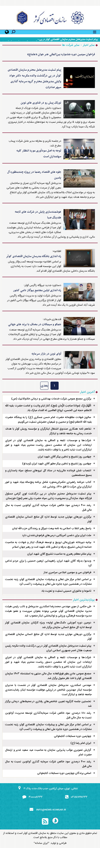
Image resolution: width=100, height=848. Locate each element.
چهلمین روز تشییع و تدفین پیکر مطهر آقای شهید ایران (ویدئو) (56, 463)
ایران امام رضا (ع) (80, 743)
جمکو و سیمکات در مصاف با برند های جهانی (34, 324)
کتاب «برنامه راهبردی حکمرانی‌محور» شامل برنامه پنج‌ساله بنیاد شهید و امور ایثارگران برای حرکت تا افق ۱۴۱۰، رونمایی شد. (48, 484)
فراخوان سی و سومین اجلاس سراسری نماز (67, 572)
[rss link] (45, 822)
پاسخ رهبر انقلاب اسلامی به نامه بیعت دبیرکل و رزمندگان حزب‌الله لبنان (51, 528)
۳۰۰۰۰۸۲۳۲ (36, 797)
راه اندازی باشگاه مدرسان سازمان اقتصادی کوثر (33, 256)
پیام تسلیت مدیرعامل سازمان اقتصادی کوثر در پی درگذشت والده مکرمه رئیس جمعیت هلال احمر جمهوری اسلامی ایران (48, 648)
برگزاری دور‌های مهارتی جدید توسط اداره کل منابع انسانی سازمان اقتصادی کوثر (48, 519)
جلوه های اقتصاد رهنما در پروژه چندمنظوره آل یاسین (34, 175)
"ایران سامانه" (41, 843)
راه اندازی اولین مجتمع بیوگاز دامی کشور (37, 290)
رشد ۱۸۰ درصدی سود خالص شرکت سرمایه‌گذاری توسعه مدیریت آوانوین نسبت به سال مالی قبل (48, 715)
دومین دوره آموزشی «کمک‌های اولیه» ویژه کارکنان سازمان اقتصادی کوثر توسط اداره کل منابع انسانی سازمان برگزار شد (48, 625)
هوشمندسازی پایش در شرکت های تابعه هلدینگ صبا (38, 214)
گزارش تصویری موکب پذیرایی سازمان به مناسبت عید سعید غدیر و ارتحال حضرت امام (48, 752)
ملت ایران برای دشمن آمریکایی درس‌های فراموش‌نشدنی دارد (56, 535)
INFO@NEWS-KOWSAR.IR (51, 810)
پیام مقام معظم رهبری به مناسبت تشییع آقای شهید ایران (59, 554)
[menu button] (94, 31)
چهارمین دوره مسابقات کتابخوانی (72, 736)
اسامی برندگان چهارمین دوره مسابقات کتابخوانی (64, 773)
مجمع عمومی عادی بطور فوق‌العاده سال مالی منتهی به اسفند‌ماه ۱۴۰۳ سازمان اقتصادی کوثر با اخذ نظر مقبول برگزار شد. (48, 676)
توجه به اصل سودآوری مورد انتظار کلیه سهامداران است (39, 153)
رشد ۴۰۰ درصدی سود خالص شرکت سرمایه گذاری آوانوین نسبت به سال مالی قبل (48, 507)
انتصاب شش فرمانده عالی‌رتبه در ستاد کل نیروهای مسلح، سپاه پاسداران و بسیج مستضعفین (48, 472)
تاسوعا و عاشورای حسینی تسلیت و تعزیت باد (66, 591)
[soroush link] (55, 821)
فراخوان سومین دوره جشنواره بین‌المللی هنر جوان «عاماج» (61, 54)
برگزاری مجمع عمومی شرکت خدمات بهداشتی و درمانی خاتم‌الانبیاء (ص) (51, 398)
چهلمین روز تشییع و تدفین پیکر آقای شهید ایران (64, 456)
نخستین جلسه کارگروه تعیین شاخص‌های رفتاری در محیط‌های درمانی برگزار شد (48, 703)
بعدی (44, 386)
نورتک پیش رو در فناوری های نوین (41, 102)
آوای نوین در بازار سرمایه (46, 353)
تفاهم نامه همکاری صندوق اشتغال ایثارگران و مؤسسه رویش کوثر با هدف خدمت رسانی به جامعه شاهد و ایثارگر (48, 431)
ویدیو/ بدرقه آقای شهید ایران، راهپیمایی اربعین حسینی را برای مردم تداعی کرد (48, 563)
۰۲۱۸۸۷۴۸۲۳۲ (79, 797)
